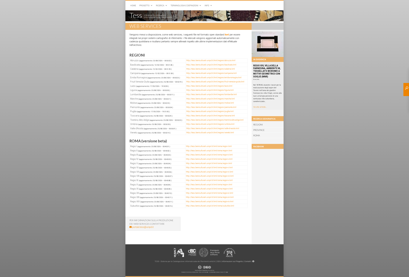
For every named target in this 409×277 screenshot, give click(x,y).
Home (133, 5)
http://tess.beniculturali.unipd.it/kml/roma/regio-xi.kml (209, 189)
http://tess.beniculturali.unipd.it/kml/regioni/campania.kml (211, 73)
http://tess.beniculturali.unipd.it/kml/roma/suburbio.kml (210, 206)
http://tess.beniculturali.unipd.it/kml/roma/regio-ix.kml (209, 180)
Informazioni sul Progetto (232, 261)
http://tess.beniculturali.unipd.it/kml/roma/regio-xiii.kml (210, 197)
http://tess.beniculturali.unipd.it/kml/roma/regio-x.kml (209, 184)
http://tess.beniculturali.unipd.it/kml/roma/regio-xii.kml (209, 193)
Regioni (258, 124)
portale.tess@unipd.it (143, 227)
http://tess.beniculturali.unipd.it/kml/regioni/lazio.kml (209, 86)
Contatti (247, 261)
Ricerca (160, 5)
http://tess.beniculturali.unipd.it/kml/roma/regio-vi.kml (209, 167)
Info (207, 5)
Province (259, 130)
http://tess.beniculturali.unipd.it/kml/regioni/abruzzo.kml (210, 60)
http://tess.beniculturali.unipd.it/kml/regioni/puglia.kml (210, 111)
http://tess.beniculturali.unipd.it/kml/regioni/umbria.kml (210, 124)
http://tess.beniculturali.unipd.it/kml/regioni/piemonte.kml (211, 107)
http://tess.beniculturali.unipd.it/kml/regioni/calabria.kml (210, 69)
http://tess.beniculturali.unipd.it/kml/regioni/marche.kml (210, 99)
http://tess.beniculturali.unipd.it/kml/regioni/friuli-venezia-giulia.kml (215, 82)
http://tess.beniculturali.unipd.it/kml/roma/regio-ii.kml (209, 151)
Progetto (144, 5)
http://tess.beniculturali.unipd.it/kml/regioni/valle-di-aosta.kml (212, 128)
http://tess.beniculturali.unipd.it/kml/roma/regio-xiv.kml (209, 201)
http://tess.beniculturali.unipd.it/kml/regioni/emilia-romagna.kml (213, 77)
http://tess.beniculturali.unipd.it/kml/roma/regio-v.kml (209, 163)
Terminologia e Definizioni (184, 5)
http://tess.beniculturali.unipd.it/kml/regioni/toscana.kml (210, 116)
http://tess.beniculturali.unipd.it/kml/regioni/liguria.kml (210, 90)
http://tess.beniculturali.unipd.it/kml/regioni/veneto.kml (210, 132)
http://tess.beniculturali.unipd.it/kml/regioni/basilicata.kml (211, 65)
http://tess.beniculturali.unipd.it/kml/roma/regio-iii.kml (209, 155)
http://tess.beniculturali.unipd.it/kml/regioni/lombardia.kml (211, 94)
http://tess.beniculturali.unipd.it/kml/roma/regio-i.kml (209, 146)
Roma (256, 135)
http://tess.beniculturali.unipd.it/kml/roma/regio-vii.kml (209, 172)
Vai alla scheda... (260, 107)
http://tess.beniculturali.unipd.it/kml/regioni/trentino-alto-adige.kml (214, 120)
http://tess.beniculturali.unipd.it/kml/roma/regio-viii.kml (210, 176)
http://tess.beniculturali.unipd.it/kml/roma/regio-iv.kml (209, 159)
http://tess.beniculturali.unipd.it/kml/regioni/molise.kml (210, 103)
